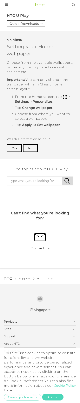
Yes (14, 148)
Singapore (42, 310)
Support (24, 278)
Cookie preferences (22, 397)
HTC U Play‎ (45, 278)
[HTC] (40, 4)
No (30, 148)
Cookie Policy (65, 386)
